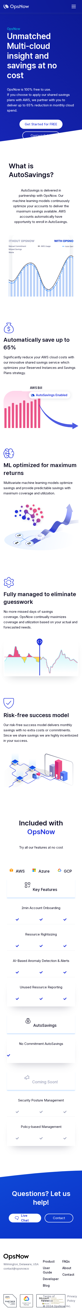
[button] (74, 6)
